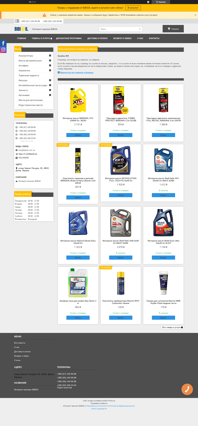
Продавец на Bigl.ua (99, 403)
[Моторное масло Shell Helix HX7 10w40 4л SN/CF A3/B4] (163, 160)
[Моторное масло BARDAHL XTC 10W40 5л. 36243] (78, 100)
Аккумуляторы (26, 55)
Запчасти (23, 90)
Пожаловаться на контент (96, 406)
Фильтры (23, 80)
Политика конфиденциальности (121, 406)
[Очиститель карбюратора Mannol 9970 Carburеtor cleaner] (120, 282)
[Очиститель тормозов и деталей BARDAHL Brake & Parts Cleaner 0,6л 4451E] (78, 160)
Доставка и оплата (97, 38)
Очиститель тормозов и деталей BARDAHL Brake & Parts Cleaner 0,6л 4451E (78, 180)
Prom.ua (111, 401)
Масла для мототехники (31, 100)
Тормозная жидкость (29, 75)
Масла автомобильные (30, 60)
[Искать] (139, 29)
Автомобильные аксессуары (33, 85)
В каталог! (133, 8)
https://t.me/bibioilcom (28, 154)
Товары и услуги (41, 38)
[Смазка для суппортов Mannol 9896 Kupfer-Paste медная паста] (163, 282)
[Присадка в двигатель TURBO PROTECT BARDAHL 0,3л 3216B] (120, 100)
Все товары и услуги (171, 327)
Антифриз (23, 65)
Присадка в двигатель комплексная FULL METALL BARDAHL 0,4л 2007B (163, 119)
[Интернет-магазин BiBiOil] (21, 29)
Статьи (17, 360)
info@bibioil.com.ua (26, 150)
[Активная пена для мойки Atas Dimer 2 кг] (78, 282)
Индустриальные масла (31, 105)
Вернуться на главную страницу (76, 72)
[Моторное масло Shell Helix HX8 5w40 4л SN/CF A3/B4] (120, 222)
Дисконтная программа (69, 38)
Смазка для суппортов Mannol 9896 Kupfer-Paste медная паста (163, 302)
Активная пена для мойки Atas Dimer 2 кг (78, 302)
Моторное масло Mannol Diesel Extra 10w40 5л (78, 242)
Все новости (19, 343)
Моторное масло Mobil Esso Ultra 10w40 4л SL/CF (163, 242)
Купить (78, 135)
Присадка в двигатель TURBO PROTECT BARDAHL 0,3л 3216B (120, 119)
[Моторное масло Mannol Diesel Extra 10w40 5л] (78, 222)
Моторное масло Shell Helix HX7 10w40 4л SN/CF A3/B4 (163, 179)
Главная (21, 38)
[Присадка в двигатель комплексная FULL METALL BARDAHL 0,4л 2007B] (163, 100)
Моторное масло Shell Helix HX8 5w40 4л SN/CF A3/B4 (121, 242)
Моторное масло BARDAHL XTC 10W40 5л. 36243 (78, 119)
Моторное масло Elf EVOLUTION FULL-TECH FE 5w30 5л (120, 179)
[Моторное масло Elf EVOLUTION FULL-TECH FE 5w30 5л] (120, 160)
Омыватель (24, 70)
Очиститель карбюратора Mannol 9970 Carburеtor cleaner (120, 302)
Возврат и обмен (122, 38)
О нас (140, 38)
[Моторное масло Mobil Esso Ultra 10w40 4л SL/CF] (163, 222)
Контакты (154, 38)
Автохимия (24, 95)
